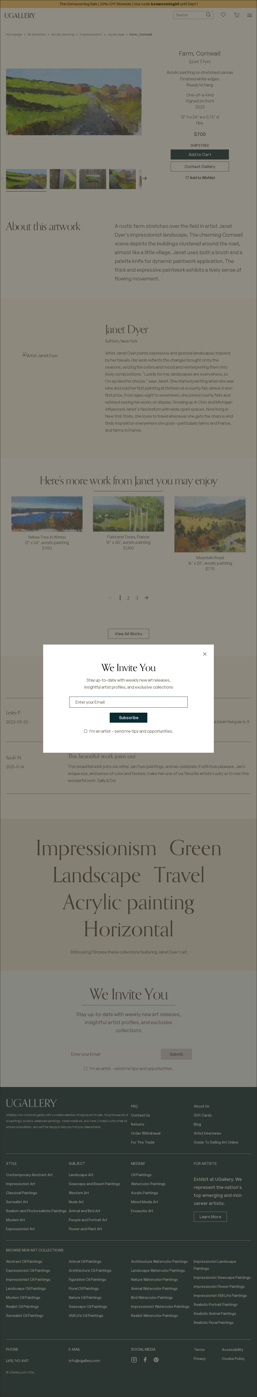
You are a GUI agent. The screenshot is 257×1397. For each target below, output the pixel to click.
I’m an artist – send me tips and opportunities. (131, 731)
